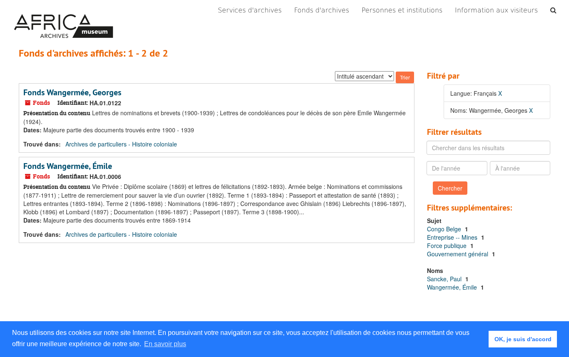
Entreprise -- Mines (453, 237)
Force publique (447, 245)
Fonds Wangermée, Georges (72, 92)
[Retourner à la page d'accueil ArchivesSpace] (63, 10)
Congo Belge (445, 229)
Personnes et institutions (402, 10)
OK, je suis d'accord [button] (523, 339)
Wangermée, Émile (453, 287)
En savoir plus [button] (165, 343)
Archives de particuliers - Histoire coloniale (121, 144)
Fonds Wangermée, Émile (67, 166)
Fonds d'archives (321, 10)
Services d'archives (250, 10)
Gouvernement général (458, 254)
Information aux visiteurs (496, 10)
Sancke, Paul (445, 279)
